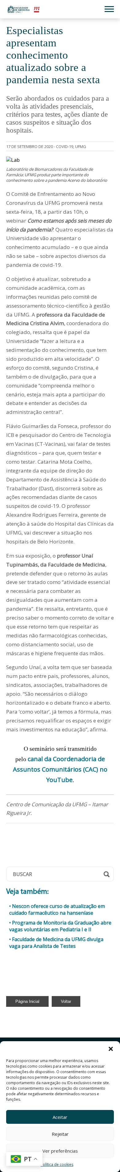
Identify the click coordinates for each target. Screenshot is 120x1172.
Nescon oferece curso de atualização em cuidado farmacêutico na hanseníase (57, 909)
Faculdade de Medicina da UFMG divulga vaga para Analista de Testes (56, 942)
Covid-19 (64, 146)
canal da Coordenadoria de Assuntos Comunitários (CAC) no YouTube (60, 769)
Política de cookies (57, 1164)
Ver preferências (60, 1151)
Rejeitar (60, 1134)
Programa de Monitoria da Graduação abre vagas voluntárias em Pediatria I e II (60, 926)
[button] (111, 1049)
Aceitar (60, 1117)
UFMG (80, 146)
